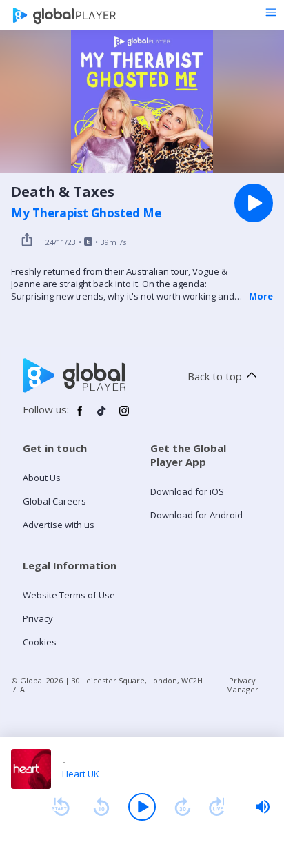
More (261, 296)
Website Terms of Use (69, 595)
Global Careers (54, 501)
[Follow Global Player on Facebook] (80, 416)
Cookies (40, 642)
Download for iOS (187, 491)
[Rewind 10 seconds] (101, 807)
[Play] (142, 807)
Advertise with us (58, 524)
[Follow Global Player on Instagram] (124, 416)
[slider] (263, 807)
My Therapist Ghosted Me (86, 213)
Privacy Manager (242, 685)
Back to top (214, 376)
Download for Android (196, 515)
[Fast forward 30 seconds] (182, 807)
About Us (42, 477)
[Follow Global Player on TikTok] (102, 416)
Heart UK (80, 774)
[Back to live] (217, 807)
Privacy (38, 618)
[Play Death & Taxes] (253, 203)
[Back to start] (60, 807)
